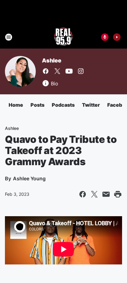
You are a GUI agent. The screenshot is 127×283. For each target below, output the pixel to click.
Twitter (91, 105)
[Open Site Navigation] (8, 37)
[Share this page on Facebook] (82, 194)
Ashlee (51, 60)
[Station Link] (63, 37)
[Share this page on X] (94, 194)
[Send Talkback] (105, 37)
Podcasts (63, 105)
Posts (37, 105)
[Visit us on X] (57, 71)
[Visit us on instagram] (80, 71)
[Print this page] (117, 194)
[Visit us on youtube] (69, 71)
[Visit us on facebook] (45, 71)
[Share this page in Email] (106, 194)
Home (16, 105)
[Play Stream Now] (117, 37)
